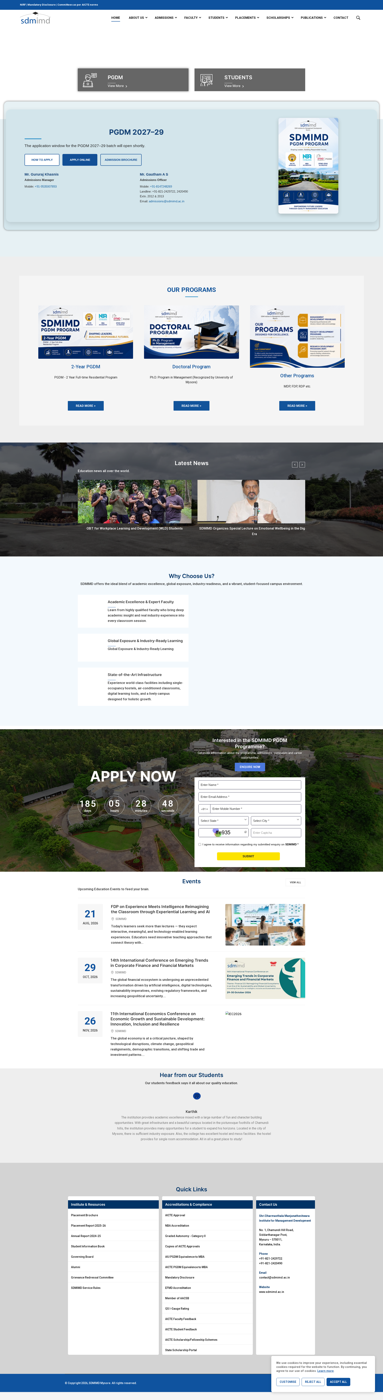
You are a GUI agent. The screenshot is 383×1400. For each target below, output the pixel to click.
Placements (245, 18)
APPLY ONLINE (80, 159)
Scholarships (278, 18)
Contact (341, 18)
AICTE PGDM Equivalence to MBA (186, 1267)
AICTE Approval (175, 1215)
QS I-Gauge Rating (177, 1308)
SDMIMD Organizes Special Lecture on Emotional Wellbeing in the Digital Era (254, 531)
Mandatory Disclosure (42, 4)
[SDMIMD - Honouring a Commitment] (35, 18)
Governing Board (82, 1256)
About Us (136, 18)
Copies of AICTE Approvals (182, 1246)
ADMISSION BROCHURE (121, 159)
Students (216, 18)
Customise (288, 1381)
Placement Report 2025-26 (88, 1225)
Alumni (75, 1267)
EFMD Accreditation (178, 1287)
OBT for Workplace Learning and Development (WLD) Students (135, 528)
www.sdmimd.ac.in (271, 1291)
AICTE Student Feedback (181, 1329)
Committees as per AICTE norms (77, 4)
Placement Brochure (84, 1215)
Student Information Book (88, 1246)
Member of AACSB (177, 1298)
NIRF (23, 4)
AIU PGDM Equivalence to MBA (184, 1256)
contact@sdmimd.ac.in (274, 1277)
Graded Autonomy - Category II (185, 1236)
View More (116, 86)
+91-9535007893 (46, 186)
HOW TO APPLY (42, 159)
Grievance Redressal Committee (92, 1277)
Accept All (338, 1381)
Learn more (325, 1371)
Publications (312, 18)
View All (295, 882)
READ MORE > (86, 406)
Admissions (164, 18)
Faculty (191, 18)
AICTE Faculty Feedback (180, 1319)
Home (115, 18)
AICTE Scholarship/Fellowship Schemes (191, 1339)
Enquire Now (250, 767)
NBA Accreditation (177, 1225)
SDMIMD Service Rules (86, 1287)
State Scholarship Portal (181, 1350)
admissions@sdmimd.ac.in (166, 201)
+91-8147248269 (161, 186)
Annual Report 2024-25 (86, 1236)
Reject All (313, 1381)
